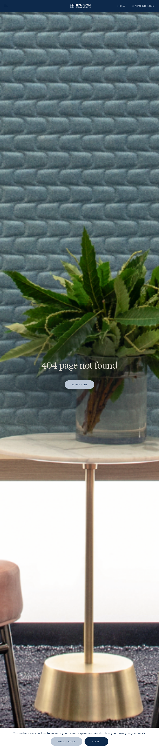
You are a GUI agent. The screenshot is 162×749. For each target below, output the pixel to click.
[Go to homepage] (80, 6)
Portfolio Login (144, 5)
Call (122, 5)
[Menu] (26, 6)
